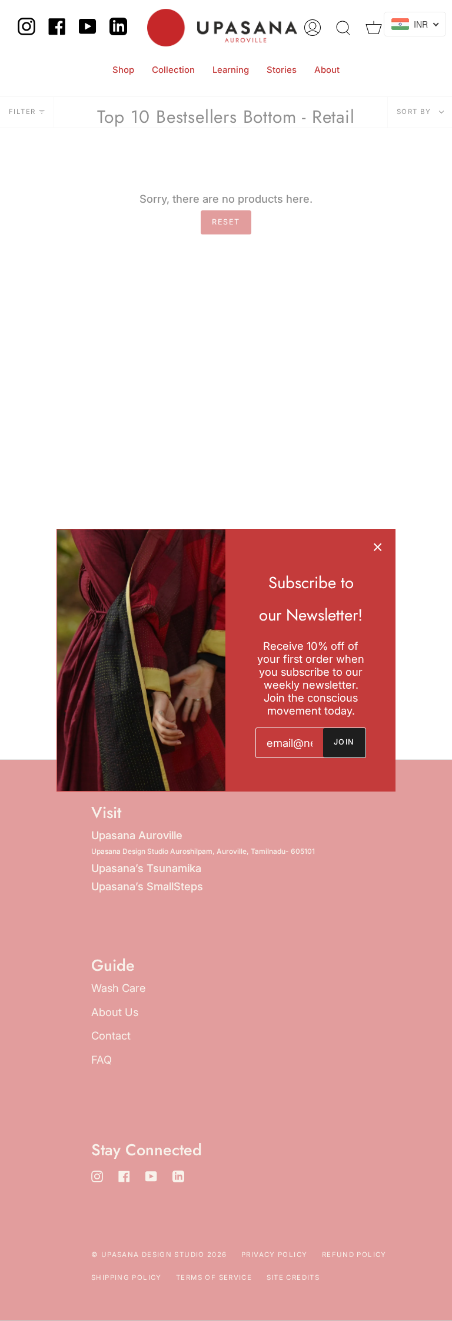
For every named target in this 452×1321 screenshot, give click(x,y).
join (344, 741)
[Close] (378, 546)
